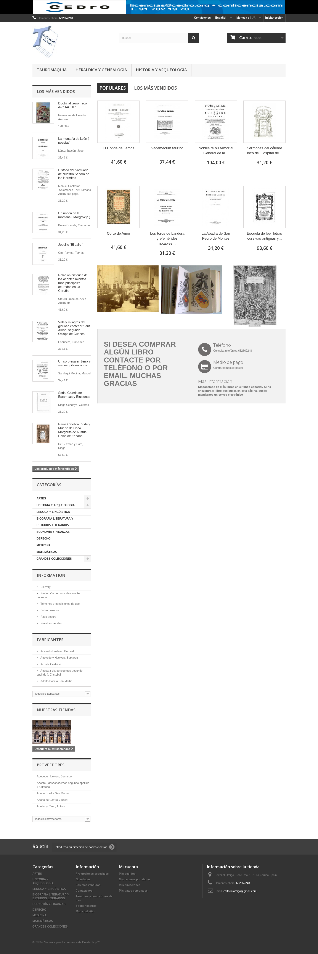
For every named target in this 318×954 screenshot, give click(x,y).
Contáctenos (202, 17)
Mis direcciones (129, 885)
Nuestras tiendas (51, 623)
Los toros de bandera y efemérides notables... (167, 238)
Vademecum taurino (167, 148)
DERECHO (43, 538)
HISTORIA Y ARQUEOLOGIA (161, 69)
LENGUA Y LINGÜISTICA (53, 512)
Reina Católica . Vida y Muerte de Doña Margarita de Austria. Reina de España (74, 430)
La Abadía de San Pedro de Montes (216, 236)
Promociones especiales (92, 873)
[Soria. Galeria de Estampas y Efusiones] (43, 402)
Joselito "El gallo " (70, 244)
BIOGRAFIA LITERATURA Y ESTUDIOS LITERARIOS (55, 522)
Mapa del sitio (85, 911)
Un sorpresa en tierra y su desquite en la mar (74, 363)
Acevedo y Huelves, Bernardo (59, 657)
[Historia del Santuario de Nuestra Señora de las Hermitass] (43, 179)
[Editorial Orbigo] (72, 42)
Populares (113, 88)
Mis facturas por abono (134, 879)
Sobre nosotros (49, 610)
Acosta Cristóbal (50, 664)
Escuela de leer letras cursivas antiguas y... (264, 236)
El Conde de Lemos (118, 148)
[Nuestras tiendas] (61, 732)
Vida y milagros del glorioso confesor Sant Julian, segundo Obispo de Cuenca (74, 328)
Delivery (45, 586)
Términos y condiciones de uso (60, 603)
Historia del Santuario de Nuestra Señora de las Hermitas (73, 174)
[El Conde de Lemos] (118, 122)
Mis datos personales (133, 890)
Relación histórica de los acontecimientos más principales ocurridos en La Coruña (73, 283)
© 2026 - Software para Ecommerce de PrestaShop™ (66, 942)
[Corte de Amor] (118, 207)
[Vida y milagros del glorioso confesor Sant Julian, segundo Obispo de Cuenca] (43, 331)
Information (51, 575)
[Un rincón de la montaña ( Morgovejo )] (43, 222)
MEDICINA (43, 545)
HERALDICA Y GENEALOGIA (101, 69)
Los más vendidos (56, 91)
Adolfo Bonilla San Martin (56, 681)
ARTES (41, 498)
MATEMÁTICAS (47, 552)
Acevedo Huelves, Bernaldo (57, 651)
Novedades (83, 879)
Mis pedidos (127, 873)
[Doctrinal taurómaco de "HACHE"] (43, 113)
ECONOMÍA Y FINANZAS (53, 531)
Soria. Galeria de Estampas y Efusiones (74, 394)
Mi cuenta (128, 866)
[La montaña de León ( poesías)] (43, 148)
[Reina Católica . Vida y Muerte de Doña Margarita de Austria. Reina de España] (43, 433)
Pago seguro (48, 616)
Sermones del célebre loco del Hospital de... (264, 150)
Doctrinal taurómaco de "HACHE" (72, 105)
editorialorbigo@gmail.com (240, 891)
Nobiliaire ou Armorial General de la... (216, 150)
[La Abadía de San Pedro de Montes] (216, 207)
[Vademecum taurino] (167, 122)
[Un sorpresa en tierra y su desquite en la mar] (43, 371)
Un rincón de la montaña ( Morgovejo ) (74, 215)
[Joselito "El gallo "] (43, 254)
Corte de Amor (118, 233)
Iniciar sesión (274, 17)
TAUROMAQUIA (52, 69)
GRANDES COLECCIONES (54, 558)
